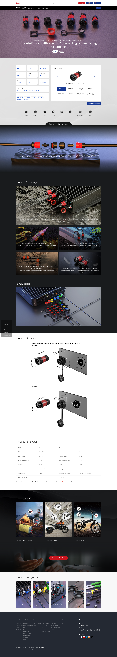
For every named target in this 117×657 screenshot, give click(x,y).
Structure (63, 8)
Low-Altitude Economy (28, 625)
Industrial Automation (27, 631)
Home (18, 7)
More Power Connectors (94, 103)
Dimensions (80, 8)
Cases (92, 8)
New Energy (25, 623)
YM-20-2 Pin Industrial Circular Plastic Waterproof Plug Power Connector (33, 8)
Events (52, 629)
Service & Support (51, 3)
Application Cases (7, 335)
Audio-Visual (26, 637)
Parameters (87, 8)
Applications (34, 3)
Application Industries (55, 627)
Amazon (33, 647)
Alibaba (29, 647)
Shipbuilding (25, 639)
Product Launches (54, 625)
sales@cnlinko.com (84, 625)
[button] (94, 76)
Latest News (53, 623)
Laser (24, 629)
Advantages (69, 8)
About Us (41, 3)
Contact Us (43, 629)
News (59, 3)
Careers (34, 625)
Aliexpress (38, 647)
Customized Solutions (45, 631)
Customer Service (45, 623)
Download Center (64, 482)
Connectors (18, 623)
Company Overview (37, 623)
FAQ (42, 627)
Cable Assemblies (19, 625)
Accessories (18, 629)
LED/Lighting (26, 627)
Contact (65, 3)
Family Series (6, 327)
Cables (17, 627)
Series (75, 8)
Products (26, 3)
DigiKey (42, 647)
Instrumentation (26, 635)
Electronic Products (27, 633)
